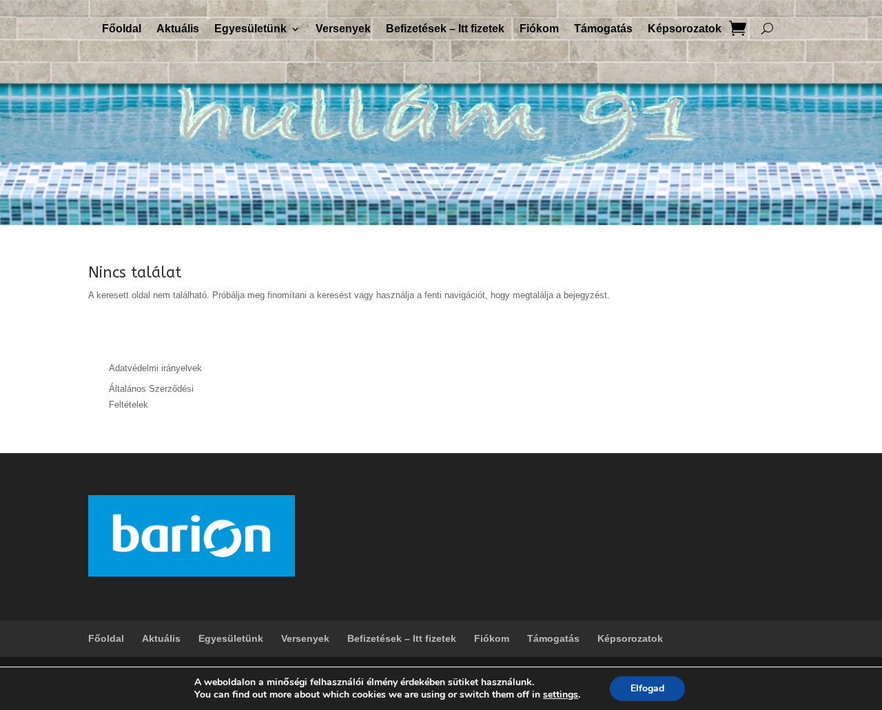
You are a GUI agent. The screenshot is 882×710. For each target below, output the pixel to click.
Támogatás (603, 29)
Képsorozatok (684, 29)
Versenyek (343, 29)
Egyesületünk (250, 29)
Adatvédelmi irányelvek (155, 368)
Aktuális (177, 29)
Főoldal (121, 29)
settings (560, 695)
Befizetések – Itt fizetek (445, 29)
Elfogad (647, 688)
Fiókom (539, 29)
